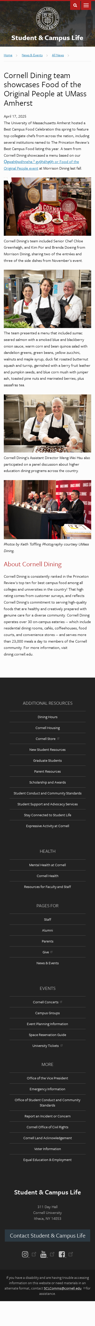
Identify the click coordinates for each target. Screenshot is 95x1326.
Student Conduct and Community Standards (48, 793)
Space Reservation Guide (47, 1034)
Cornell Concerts (46, 1002)
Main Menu (86, 5)
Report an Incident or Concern (48, 1116)
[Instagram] (30, 1253)
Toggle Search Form (75, 5)
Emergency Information (47, 1089)
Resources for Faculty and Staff (47, 886)
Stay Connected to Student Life (47, 815)
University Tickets (45, 1045)
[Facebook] (65, 1253)
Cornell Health (48, 875)
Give (46, 952)
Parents (47, 941)
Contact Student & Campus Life (47, 1235)
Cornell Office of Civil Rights (47, 1127)
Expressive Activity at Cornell (47, 825)
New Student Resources (47, 749)
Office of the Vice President (47, 1078)
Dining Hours (48, 716)
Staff (47, 919)
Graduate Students (47, 760)
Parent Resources (47, 771)
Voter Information (47, 1148)
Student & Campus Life (47, 37)
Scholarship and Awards (47, 782)
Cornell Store (45, 738)
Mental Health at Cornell (47, 864)
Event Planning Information (47, 1023)
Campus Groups (47, 1012)
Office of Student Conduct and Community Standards (47, 1102)
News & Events (47, 963)
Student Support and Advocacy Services (47, 804)
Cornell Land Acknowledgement (47, 1137)
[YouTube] (47, 1253)
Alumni (47, 930)
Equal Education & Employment (47, 1159)
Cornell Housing (47, 727)
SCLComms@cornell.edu (63, 1288)
